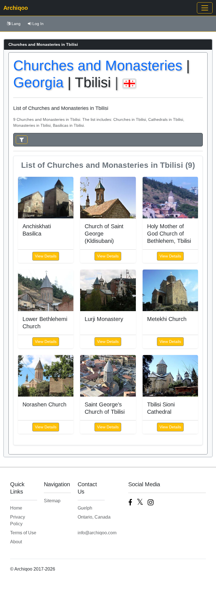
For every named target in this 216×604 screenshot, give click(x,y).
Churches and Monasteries (97, 65)
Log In (38, 23)
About (16, 541)
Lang (16, 23)
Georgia (38, 82)
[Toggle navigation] (205, 7)
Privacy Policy (17, 520)
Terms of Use (23, 532)
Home (16, 508)
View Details (46, 256)
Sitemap (52, 500)
